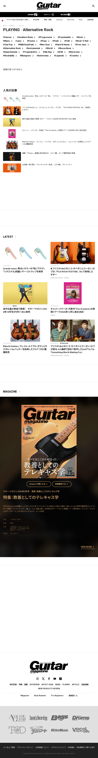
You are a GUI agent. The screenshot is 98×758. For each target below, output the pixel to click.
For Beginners (57, 696)
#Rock (81, 37)
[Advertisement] (49, 591)
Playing (66, 685)
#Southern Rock (26, 37)
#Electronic (76, 52)
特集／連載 (48, 20)
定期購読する (62, 484)
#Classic (9, 37)
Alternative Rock (57, 278)
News (81, 20)
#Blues (8, 41)
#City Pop (9, 44)
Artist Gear (70, 20)
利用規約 (71, 747)
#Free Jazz (82, 44)
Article (75, 685)
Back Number (40, 696)
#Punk (57, 41)
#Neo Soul (46, 44)
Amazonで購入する (38, 484)
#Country (76, 55)
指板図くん (73, 696)
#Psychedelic (66, 37)
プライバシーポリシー (25, 747)
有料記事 (36, 20)
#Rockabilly (10, 55)
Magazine (12, 391)
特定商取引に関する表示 (86, 747)
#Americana (44, 55)
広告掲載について (42, 747)
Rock (67, 278)
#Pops (45, 41)
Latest (10, 237)
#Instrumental (35, 48)
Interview (59, 20)
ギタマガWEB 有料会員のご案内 (17, 20)
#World (51, 48)
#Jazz (20, 41)
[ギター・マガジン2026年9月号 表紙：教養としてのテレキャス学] (49, 477)
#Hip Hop (49, 52)
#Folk (68, 41)
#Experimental (12, 52)
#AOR (61, 52)
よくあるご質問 (9, 747)
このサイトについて (58, 747)
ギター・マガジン (9, 26)
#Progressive (47, 37)
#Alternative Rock (13, 48)
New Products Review (49, 689)
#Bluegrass (27, 55)
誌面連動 (90, 20)
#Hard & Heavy (64, 44)
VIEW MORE (88, 547)
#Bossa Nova (66, 48)
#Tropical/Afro (32, 52)
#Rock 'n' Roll (83, 41)
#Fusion (32, 41)
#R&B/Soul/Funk (27, 44)
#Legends (61, 55)
